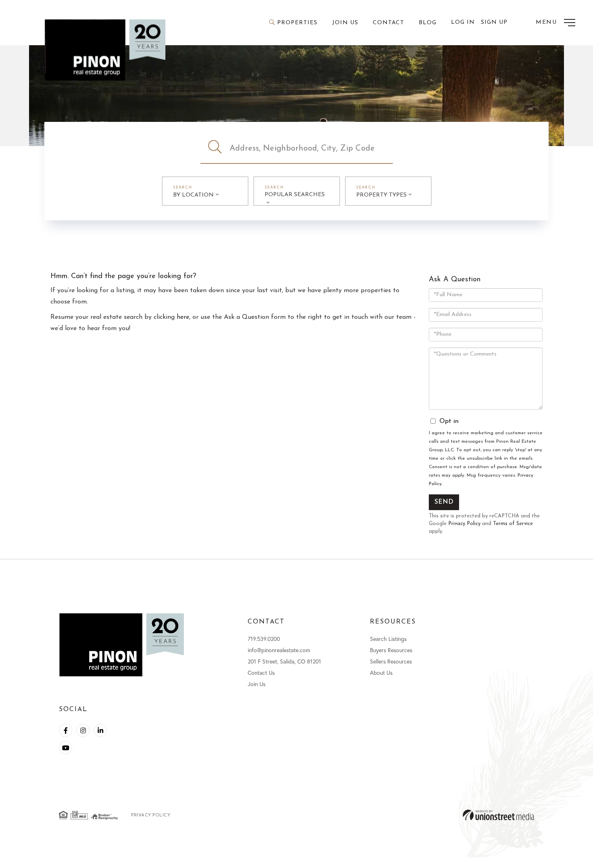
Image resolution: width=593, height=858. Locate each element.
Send (443, 502)
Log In (463, 22)
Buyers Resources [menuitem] (391, 650)
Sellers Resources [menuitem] (391, 661)
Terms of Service (513, 523)
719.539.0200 (264, 638)
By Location (193, 195)
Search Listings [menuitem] (388, 638)
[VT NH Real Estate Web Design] (498, 815)
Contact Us (261, 672)
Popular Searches (295, 195)
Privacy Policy (464, 523)
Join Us (256, 684)
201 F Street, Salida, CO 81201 (284, 661)
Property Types (381, 195)
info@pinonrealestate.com (279, 650)
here (183, 317)
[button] (215, 148)
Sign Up (494, 22)
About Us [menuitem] (381, 672)
